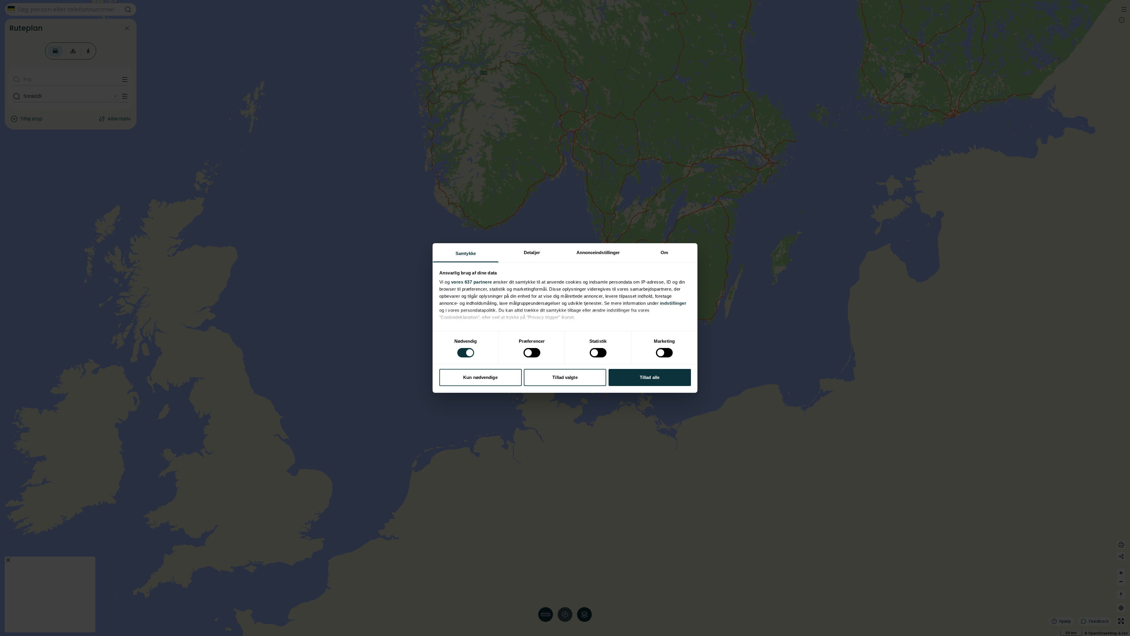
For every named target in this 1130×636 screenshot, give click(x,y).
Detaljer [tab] (532, 252)
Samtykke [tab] (466, 253)
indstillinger (673, 303)
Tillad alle (649, 377)
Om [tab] (664, 252)
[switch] (532, 352)
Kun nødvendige (480, 377)
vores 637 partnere (471, 281)
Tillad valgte (564, 377)
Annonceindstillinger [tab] (598, 252)
